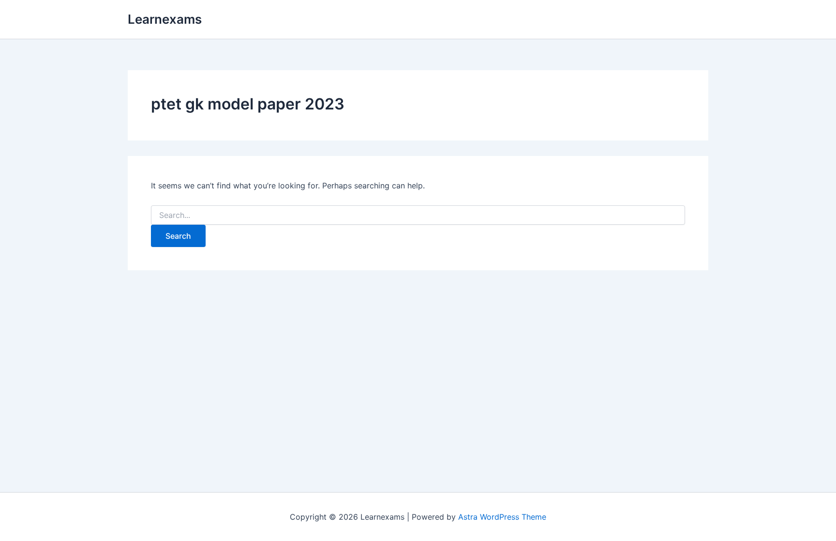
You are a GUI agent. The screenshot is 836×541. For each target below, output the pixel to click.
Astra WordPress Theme (502, 517)
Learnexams (165, 19)
